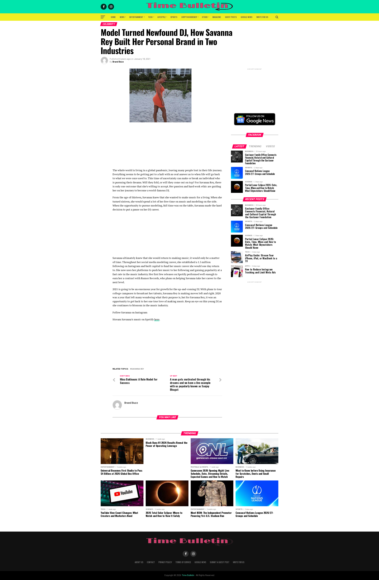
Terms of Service (183, 562)
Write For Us (262, 17)
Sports (173, 17)
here (156, 319)
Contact (151, 562)
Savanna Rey (137, 369)
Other (205, 17)
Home (113, 17)
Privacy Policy (165, 562)
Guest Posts (231, 17)
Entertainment (136, 17)
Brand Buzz (118, 62)
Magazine (216, 17)
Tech (150, 17)
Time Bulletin (188, 575)
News (122, 17)
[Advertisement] (167, 147)
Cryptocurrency (189, 17)
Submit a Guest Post (219, 562)
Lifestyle (161, 17)
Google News (246, 17)
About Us (139, 562)
